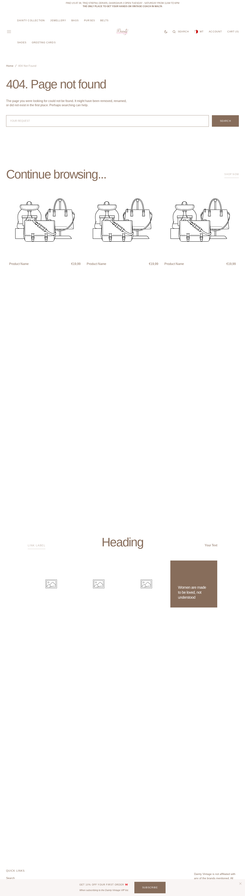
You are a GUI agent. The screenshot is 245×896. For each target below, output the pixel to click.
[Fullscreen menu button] (9, 31)
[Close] (240, 883)
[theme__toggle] (165, 31)
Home (9, 65)
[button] (181, 31)
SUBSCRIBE (150, 887)
